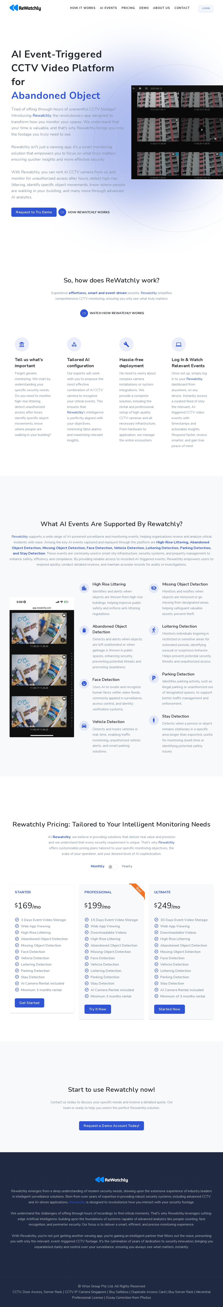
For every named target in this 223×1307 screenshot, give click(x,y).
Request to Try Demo (34, 226)
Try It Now (97, 1023)
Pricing (128, 8)
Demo (144, 8)
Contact (182, 8)
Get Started (29, 1016)
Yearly (127, 880)
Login (206, 8)
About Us (161, 8)
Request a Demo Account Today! (111, 1139)
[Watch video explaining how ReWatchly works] (62, 226)
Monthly (97, 880)
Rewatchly (42, 129)
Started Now (170, 1023)
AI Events (108, 8)
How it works (83, 8)
